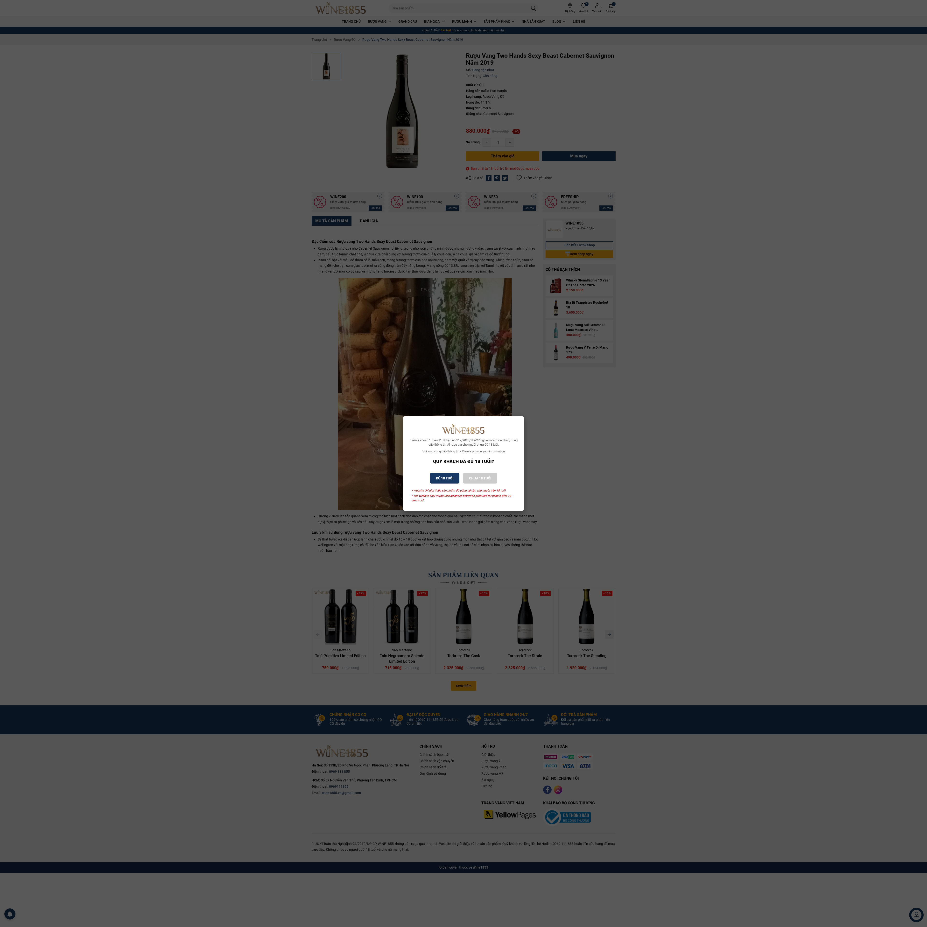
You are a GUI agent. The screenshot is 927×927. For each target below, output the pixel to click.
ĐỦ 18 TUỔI (444, 478)
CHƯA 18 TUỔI (480, 478)
